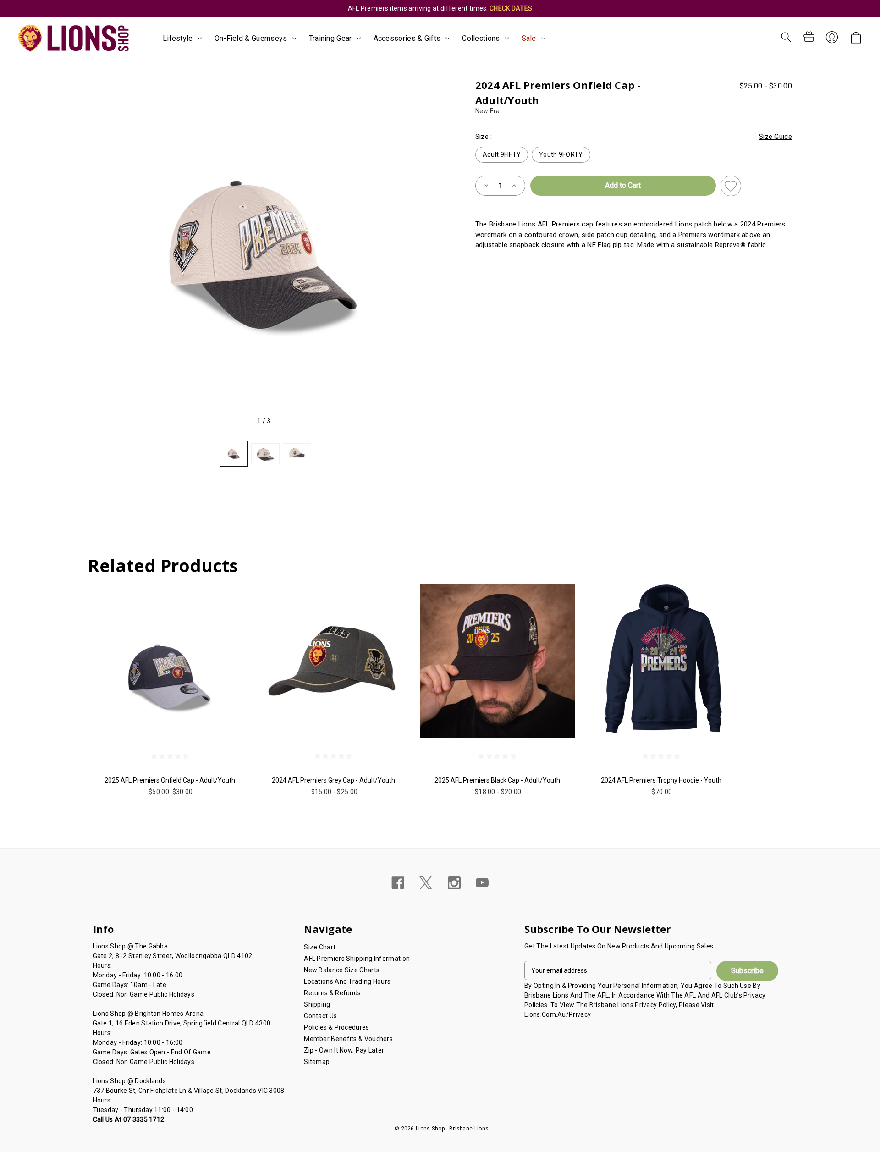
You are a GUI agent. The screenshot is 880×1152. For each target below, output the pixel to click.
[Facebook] (397, 882)
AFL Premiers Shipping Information (357, 958)
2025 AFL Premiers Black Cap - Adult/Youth (497, 780)
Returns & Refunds (332, 993)
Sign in (832, 37)
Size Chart (320, 947)
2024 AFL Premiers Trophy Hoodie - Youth (661, 780)
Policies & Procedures (336, 1027)
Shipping (317, 1004)
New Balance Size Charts (342, 970)
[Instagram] (454, 882)
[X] (425, 882)
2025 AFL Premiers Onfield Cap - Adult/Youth (169, 780)
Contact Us (320, 1016)
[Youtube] (482, 882)
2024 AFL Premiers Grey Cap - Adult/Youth (333, 780)
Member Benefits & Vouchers (348, 1038)
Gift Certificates (809, 37)
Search (786, 37)
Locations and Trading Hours (347, 981)
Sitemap (317, 1061)
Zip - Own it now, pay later (344, 1050)
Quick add (170, 710)
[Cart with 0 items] (856, 38)
